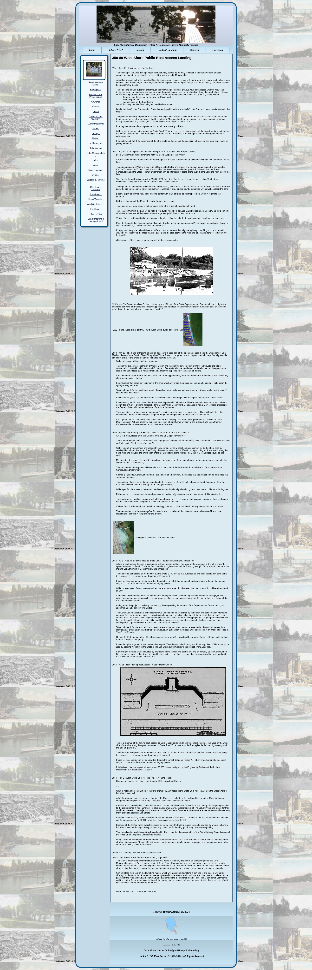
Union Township (95, 199)
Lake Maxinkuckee (96, 154)
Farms (95, 128)
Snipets (95, 175)
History (96, 133)
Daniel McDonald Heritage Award (96, 220)
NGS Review (96, 214)
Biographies (95, 89)
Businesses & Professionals (95, 95)
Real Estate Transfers (95, 188)
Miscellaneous (95, 170)
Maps (95, 165)
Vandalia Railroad (95, 204)
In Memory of (96, 143)
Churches (95, 102)
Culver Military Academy (96, 117)
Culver (96, 111)
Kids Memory (96, 148)
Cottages (96, 106)
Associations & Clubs (96, 83)
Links (96, 160)
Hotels (95, 138)
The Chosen (96, 209)
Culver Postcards (96, 124)
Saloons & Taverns (96, 181)
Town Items (96, 194)
